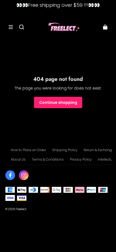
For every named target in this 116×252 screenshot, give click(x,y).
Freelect (21, 209)
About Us (18, 159)
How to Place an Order (28, 150)
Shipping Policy (64, 150)
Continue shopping (58, 102)
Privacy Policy (81, 159)
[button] (10, 27)
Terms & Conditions (48, 159)
